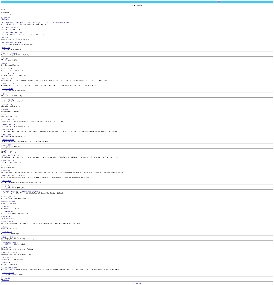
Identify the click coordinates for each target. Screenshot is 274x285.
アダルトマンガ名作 (8, 73)
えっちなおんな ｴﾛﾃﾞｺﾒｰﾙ (9, 268)
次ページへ (5, 19)
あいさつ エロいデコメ (9, 211)
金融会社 (5, 150)
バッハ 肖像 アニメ (7, 257)
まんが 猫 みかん (7, 232)
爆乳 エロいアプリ (7, 78)
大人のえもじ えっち (8, 84)
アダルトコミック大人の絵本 (10, 53)
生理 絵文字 (5, 206)
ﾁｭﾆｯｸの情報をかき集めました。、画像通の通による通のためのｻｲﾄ (21, 191)
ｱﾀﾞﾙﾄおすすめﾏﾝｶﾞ (7, 130)
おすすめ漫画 (6, 170)
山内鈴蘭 (4, 63)
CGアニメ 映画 (6, 48)
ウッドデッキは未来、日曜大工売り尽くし (14, 32)
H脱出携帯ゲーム (7, 104)
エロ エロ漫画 (6, 165)
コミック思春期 (6, 145)
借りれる (5, 227)
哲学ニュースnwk (7, 94)
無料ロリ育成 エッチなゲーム (10, 155)
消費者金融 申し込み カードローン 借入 (13, 176)
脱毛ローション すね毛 (9, 252)
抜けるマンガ (6, 262)
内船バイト (5, 37)
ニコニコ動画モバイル (8, 119)
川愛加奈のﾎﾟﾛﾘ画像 (8, 140)
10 (10, 14)
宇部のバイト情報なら (8, 201)
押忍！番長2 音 (6, 181)
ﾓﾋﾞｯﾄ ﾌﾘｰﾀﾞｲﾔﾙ (6, 216)
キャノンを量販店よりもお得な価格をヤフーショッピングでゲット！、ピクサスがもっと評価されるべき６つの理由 (35, 22)
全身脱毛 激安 (6, 247)
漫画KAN (5, 109)
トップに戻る (6, 17)
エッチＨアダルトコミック (10, 196)
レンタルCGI (137, 283)
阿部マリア (5, 58)
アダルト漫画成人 (7, 135)
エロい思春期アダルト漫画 (10, 242)
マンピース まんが (7, 99)
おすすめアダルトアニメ (9, 125)
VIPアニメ (5, 114)
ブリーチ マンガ (7, 68)
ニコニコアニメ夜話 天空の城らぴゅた (13, 43)
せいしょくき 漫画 (7, 89)
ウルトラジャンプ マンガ (9, 160)
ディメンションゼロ (8, 221)
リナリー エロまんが (8, 273)
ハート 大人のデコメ (8, 186)
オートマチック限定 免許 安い (10, 27)
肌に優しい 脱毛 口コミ (10, 237)
